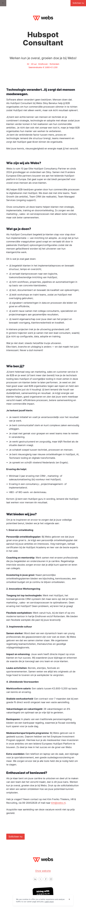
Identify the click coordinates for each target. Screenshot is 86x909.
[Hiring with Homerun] (43, 893)
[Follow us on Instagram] (51, 879)
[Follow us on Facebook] (46, 879)
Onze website (43, 870)
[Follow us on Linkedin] (35, 879)
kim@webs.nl (58, 802)
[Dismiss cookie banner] (69, 899)
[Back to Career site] (3, 3)
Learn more (49, 902)
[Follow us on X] (40, 879)
